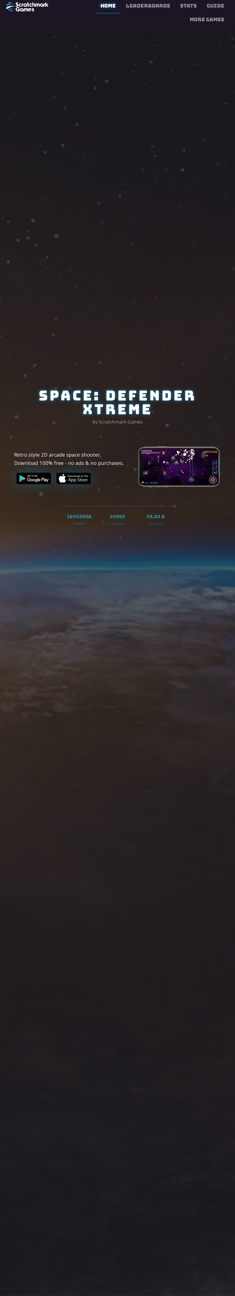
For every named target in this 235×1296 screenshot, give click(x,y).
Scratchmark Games (28, 6)
